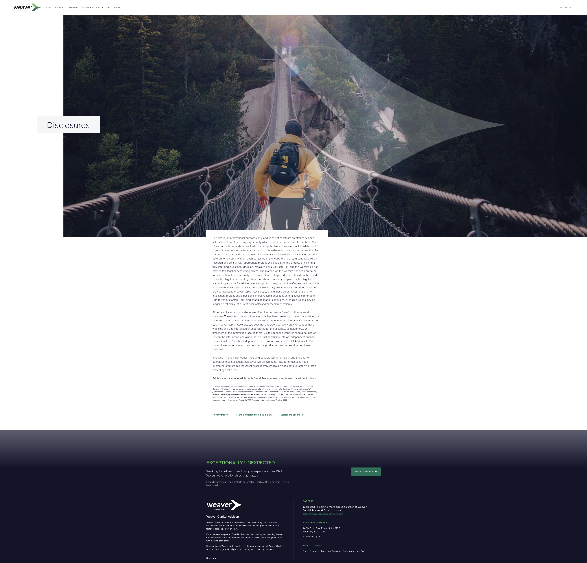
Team (48, 7)
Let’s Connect (114, 7)
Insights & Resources (92, 7)
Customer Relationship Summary (254, 414)
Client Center (564, 7)
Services (73, 7)
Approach (60, 7)
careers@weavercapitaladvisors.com (323, 514)
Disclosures (212, 558)
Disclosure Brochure (292, 414)
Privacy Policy (220, 414)
